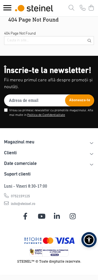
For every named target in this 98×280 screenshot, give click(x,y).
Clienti (10, 153)
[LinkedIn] (57, 216)
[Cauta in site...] (71, 8)
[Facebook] (25, 216)
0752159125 (20, 196)
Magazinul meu (19, 142)
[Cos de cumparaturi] (91, 8)
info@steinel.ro (22, 204)
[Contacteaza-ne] (82, 8)
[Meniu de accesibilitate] (89, 239)
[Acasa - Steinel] (34, 8)
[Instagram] (73, 216)
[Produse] (7, 8)
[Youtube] (41, 216)
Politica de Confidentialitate (46, 115)
